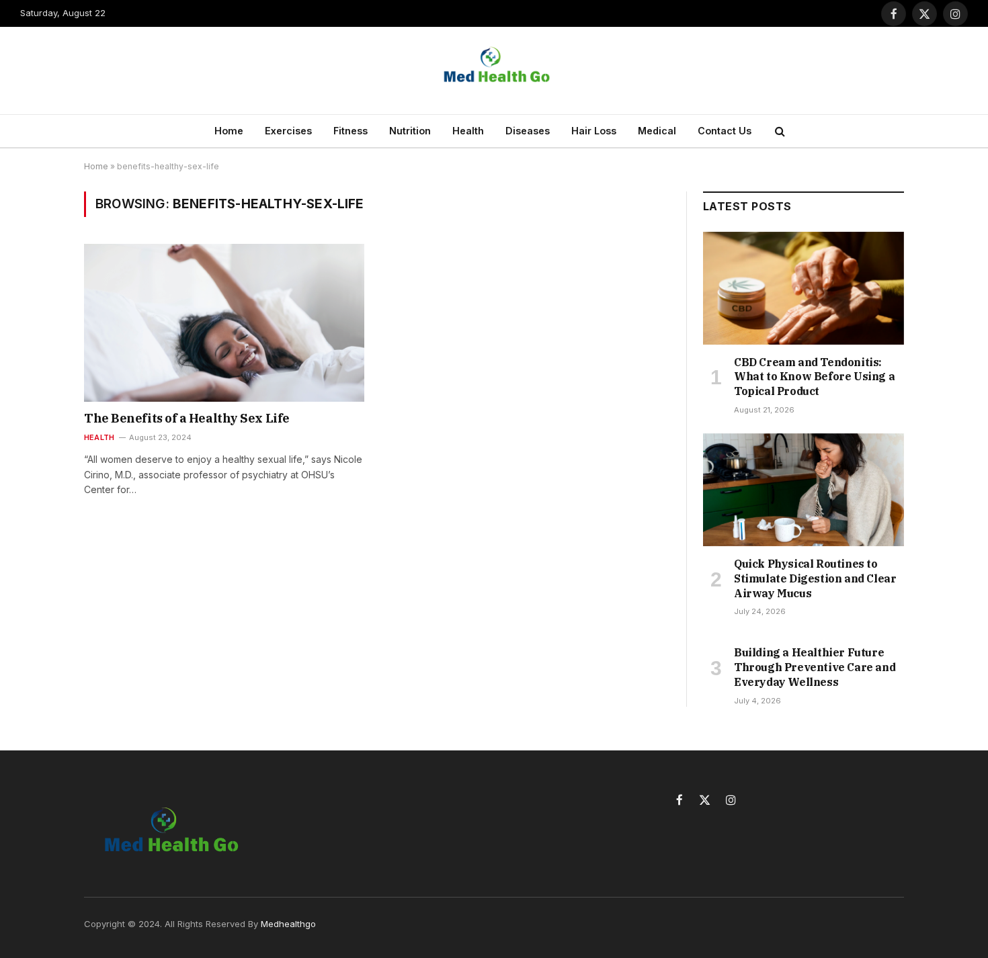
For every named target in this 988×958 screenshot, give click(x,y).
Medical (657, 130)
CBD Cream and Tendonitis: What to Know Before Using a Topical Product (814, 376)
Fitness (350, 130)
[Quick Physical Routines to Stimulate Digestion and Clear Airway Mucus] (803, 489)
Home (228, 130)
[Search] (778, 131)
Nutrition (410, 130)
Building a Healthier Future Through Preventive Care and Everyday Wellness (814, 667)
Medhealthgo (288, 923)
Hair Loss (593, 130)
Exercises (288, 130)
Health (468, 130)
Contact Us (724, 130)
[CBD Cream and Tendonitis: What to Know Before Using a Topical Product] (803, 288)
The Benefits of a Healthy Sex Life (187, 418)
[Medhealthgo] (494, 70)
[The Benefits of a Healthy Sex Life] (224, 322)
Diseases (527, 130)
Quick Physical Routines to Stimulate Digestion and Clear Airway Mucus (815, 578)
